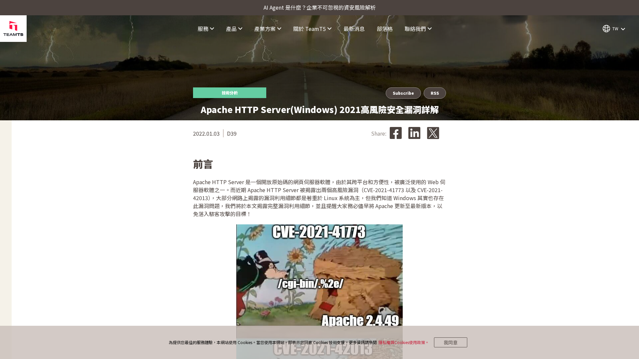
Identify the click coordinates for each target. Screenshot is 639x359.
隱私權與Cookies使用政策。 (403, 342)
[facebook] (396, 133)
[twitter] (433, 133)
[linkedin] (414, 133)
